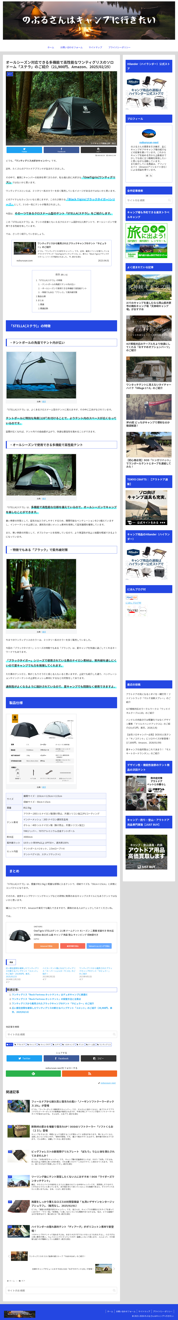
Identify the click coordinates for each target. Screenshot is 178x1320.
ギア (10, 1044)
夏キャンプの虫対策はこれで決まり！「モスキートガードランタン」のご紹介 (148, 751)
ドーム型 (91, 1044)
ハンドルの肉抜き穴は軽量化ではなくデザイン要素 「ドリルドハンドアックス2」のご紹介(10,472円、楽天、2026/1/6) (148, 723)
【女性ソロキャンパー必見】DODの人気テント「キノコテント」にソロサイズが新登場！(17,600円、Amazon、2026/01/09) (148, 738)
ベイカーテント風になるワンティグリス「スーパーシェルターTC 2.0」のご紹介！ (59, 971)
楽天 (44, 401)
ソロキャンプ (69, 1044)
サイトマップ (144, 1311)
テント (81, 1044)
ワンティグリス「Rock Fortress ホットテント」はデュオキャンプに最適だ (50, 994)
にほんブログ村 (133, 602)
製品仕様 (42, 296)
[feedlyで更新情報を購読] (33, 1073)
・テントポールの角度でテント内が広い (57, 284)
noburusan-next (149, 142)
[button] (114, 1034)
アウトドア (21, 1044)
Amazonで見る (46, 946)
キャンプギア (45, 1044)
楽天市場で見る (73, 946)
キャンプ (32, 1044)
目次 (57, 274)
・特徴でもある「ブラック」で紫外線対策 (58, 292)
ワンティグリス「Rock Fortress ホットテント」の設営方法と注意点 (46, 999)
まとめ (41, 300)
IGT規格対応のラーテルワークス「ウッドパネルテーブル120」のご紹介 (148, 711)
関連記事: (44, 308)
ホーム (110, 1311)
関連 (42, 304)
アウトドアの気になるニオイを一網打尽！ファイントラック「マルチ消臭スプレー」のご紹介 (148, 698)
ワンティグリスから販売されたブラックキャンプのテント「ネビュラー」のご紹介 (95, 971)
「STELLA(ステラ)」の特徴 (50, 280)
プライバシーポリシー (162, 1311)
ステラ (57, 1044)
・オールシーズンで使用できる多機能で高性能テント (63, 288)
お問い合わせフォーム (125, 1311)
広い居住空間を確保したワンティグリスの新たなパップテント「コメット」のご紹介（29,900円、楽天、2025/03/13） (22, 972)
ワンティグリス (105, 1044)
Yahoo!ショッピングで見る (99, 946)
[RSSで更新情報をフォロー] (89, 1073)
